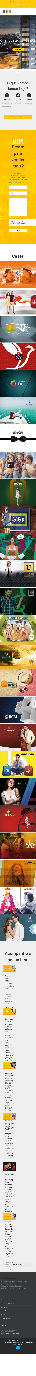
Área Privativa (8, 1251)
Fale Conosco (6, 1318)
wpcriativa (9, 983)
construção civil (9, 1054)
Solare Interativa (19, 1344)
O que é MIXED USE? (8, 978)
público (7, 1103)
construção (8, 1052)
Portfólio (4, 1311)
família (7, 1059)
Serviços (4, 1307)
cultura (7, 1055)
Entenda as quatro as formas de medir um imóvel (9, 1229)
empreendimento (9, 1099)
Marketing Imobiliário (7, 1303)
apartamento (8, 1095)
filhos (10, 1059)
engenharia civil (9, 1057)
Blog (3, 1314)
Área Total (7, 1253)
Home (4, 1296)
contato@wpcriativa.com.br (23, 2)
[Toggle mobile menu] (32, 11)
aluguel (8, 1049)
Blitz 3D (10, 1097)
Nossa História (6, 1300)
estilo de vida (9, 988)
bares (6, 1097)
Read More (7, 1274)
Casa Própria (9, 1143)
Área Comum (9, 1250)
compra (7, 1050)
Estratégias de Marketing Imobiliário (8, 1198)
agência (11, 1094)
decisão (11, 1055)
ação (7, 1094)
